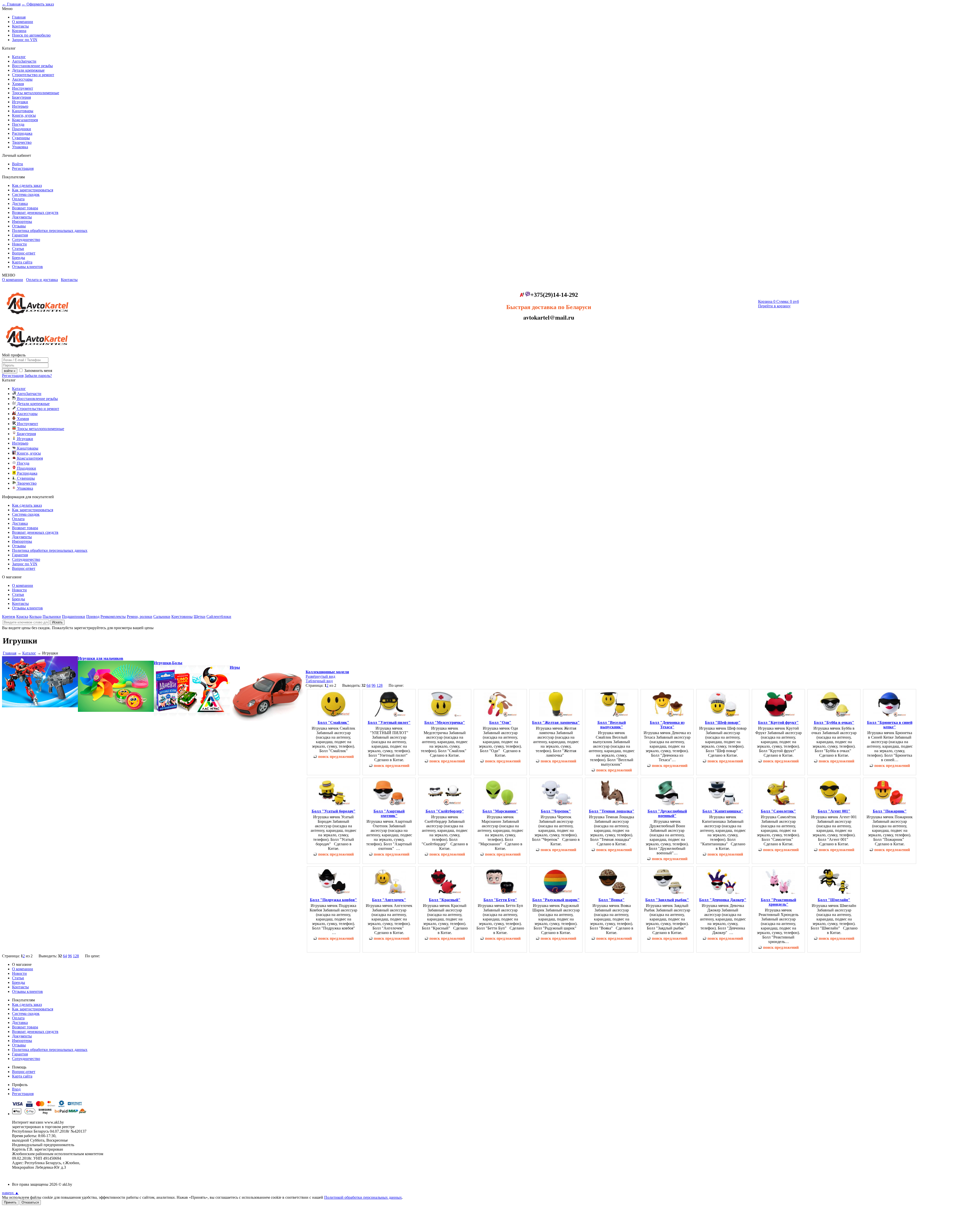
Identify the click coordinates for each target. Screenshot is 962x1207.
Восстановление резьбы (32, 66)
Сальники (161, 616)
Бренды (18, 257)
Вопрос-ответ (23, 253)
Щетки (199, 616)
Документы (22, 217)
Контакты (20, 26)
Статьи (18, 248)
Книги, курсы (24, 115)
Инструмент (22, 88)
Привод (92, 616)
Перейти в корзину (774, 306)
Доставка (20, 203)
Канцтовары (22, 111)
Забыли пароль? (38, 375)
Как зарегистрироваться (32, 190)
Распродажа (22, 133)
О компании (22, 22)
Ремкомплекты (113, 616)
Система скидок (26, 194)
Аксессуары (22, 79)
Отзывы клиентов (27, 266)
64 (369, 685)
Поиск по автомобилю (31, 35)
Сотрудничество (26, 239)
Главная (19, 17)
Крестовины (182, 616)
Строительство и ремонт (33, 75)
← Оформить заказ (38, 4)
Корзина (19, 31)
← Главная (11, 4)
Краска (22, 616)
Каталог (19, 57)
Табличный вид (319, 681)
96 (374, 685)
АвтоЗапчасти (24, 61)
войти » (9, 371)
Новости (19, 244)
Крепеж (8, 616)
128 (380, 685)
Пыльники (52, 616)
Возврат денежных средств (35, 212)
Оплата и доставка (42, 280)
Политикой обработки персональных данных (363, 1197)
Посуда (18, 124)
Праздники (21, 129)
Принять (10, 1202)
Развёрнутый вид (320, 676)
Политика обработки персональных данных (49, 230)
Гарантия (20, 235)
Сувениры (21, 138)
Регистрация (23, 168)
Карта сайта (22, 262)
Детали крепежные (28, 70)
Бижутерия (21, 97)
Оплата (18, 199)
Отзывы (19, 226)
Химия (18, 84)
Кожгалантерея (25, 120)
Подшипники (73, 616)
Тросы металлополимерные (35, 93)
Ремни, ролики (139, 616)
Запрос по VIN (24, 40)
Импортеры (22, 221)
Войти (17, 164)
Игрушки (20, 102)
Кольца (35, 616)
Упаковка (20, 147)
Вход (16, 1089)
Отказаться (30, 1202)
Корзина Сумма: (778, 301)
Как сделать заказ (27, 185)
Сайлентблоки (218, 616)
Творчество (22, 142)
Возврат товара (25, 208)
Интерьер (20, 106)
